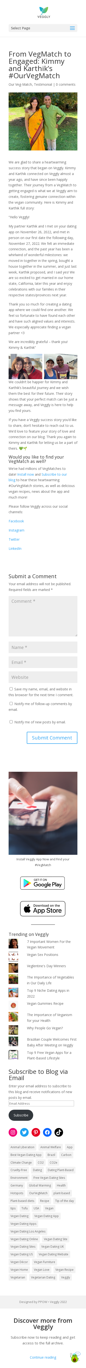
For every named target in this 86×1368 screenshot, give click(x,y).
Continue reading (43, 1357)
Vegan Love (41, 1270)
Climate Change (21, 1163)
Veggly (65, 1277)
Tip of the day (64, 1201)
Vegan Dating (19, 1216)
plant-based (62, 1193)
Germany (17, 1185)
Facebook (16, 521)
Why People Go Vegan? (45, 1028)
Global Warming (40, 1185)
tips (13, 1208)
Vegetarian (18, 1277)
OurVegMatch (38, 1193)
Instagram (16, 530)
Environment (19, 1178)
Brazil (51, 1155)
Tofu (25, 1208)
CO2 (41, 1163)
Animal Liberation (22, 1147)
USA (36, 1208)
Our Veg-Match (20, 84)
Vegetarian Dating (43, 1277)
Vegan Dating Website (53, 1254)
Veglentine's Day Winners (46, 966)
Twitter (14, 539)
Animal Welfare (50, 1147)
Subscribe (21, 1115)
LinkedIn (15, 548)
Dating (37, 1170)
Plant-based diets (22, 1201)
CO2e (53, 1163)
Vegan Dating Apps (23, 1224)
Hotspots (17, 1193)
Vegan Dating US (22, 1254)
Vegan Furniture (44, 1262)
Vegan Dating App (46, 1216)
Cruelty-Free (19, 1170)
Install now (25, 474)
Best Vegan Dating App (26, 1155)
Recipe (44, 1201)
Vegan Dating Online (24, 1239)
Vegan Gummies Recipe (45, 1003)
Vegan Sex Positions (42, 954)
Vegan (49, 1208)
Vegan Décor (19, 1262)
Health (61, 1185)
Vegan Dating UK (52, 1247)
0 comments (65, 84)
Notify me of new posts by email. (40, 722)
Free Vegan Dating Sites (49, 1178)
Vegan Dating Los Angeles (28, 1231)
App (70, 1147)
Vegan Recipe (64, 1270)
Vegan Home (19, 1270)
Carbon (66, 1155)
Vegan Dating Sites (23, 1247)
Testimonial (43, 84)
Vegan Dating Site (55, 1239)
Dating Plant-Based (61, 1170)
